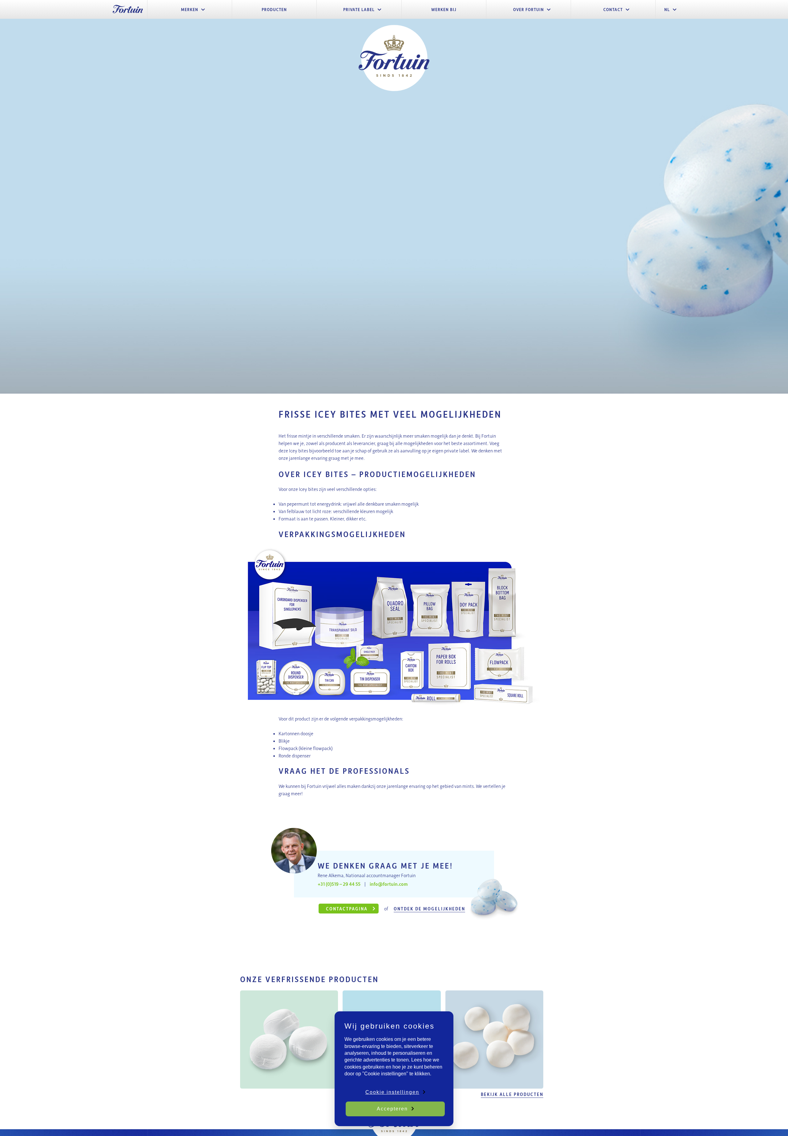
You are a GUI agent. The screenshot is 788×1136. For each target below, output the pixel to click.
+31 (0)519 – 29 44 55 (339, 884)
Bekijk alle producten (512, 1094)
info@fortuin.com (389, 884)
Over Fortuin (528, 9)
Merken (189, 9)
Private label (359, 9)
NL (667, 9)
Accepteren (392, 1108)
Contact (613, 9)
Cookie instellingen (392, 1092)
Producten (274, 9)
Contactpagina (347, 908)
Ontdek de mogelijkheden (429, 908)
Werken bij (443, 9)
